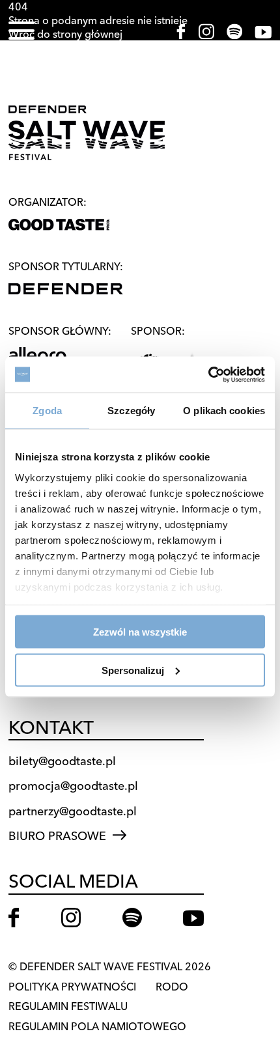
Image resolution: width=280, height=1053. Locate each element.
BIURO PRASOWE (57, 835)
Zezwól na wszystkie (140, 632)
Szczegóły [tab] (131, 410)
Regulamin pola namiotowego (97, 1026)
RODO (172, 986)
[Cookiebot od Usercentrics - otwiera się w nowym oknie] (208, 374)
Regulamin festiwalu (68, 1006)
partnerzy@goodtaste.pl (72, 811)
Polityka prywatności (72, 986)
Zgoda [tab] (47, 410)
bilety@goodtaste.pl (62, 760)
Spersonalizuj (133, 669)
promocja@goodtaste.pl (73, 785)
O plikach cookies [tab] (224, 410)
